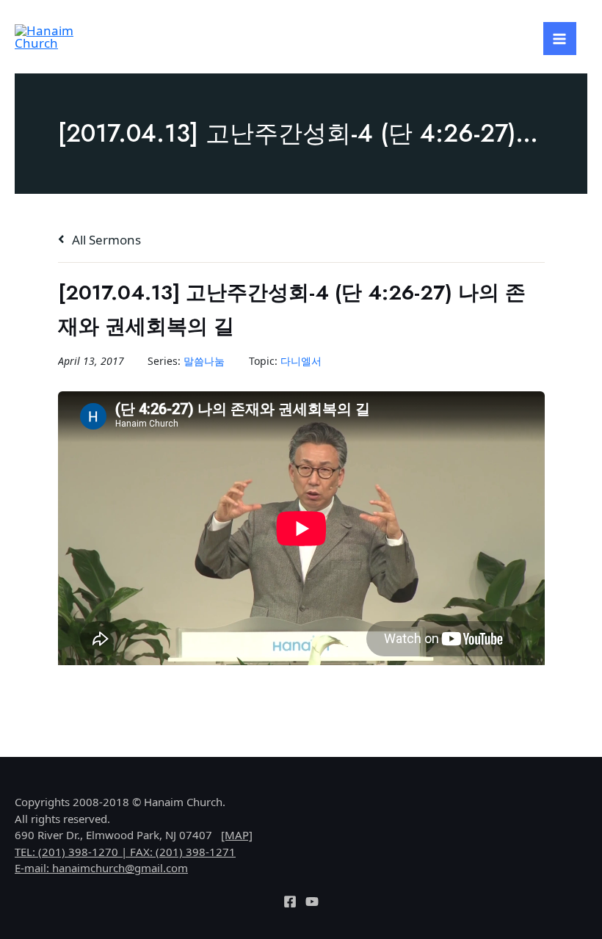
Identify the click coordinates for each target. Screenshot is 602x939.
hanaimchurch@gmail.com (120, 867)
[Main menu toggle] (560, 39)
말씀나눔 (204, 361)
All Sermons (105, 239)
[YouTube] (312, 901)
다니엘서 (301, 361)
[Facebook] (290, 901)
